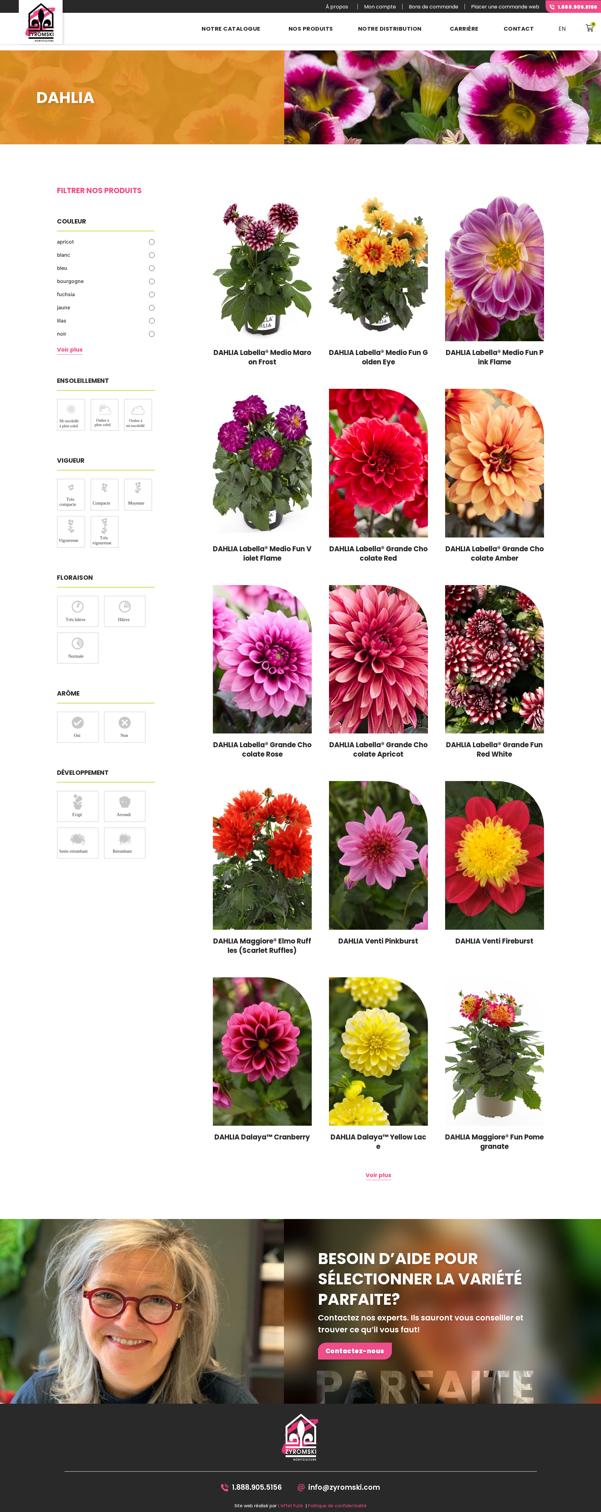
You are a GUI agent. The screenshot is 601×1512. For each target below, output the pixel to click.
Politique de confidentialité (337, 1506)
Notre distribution (390, 29)
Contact (519, 29)
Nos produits (311, 29)
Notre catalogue (231, 29)
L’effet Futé (290, 1506)
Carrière (464, 29)
